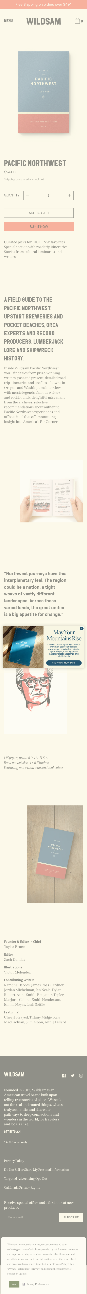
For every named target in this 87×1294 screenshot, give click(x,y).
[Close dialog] (82, 628)
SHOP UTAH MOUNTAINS (63, 663)
